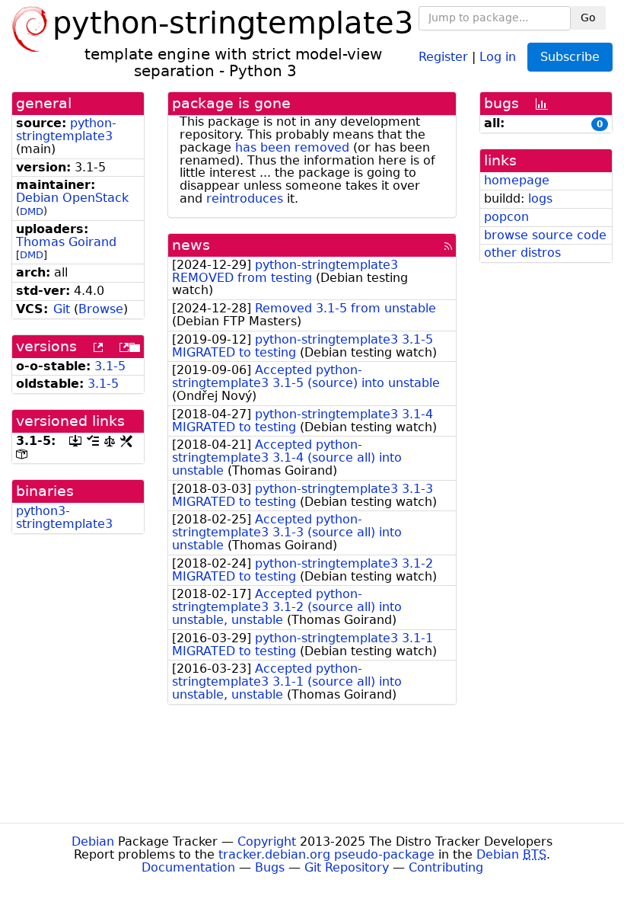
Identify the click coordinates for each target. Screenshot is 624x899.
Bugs (270, 867)
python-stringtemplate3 (66, 129)
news (191, 245)
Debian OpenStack (72, 197)
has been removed (292, 147)
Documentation (188, 867)
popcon (506, 217)
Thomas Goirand (66, 242)
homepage (516, 180)
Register (443, 56)
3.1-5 (110, 366)
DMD (31, 211)
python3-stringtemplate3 (64, 517)
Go (588, 17)
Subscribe (570, 57)
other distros (522, 252)
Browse (100, 309)
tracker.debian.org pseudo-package (326, 854)
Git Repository (346, 867)
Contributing (446, 867)
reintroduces (244, 198)
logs (540, 198)
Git (61, 309)
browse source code (545, 235)
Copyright (266, 841)
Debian (93, 841)
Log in (497, 56)
